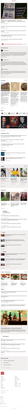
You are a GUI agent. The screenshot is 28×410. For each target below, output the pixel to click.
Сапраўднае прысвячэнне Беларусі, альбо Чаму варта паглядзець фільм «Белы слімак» (15, 235)
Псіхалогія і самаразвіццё (18, 383)
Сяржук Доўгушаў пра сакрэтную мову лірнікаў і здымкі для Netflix (11, 39)
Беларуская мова (5, 133)
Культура (4, 74)
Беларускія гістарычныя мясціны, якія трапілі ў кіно (13, 244)
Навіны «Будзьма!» (4, 326)
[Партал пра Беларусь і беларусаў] (14, 1)
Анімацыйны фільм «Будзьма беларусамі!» (11, 328)
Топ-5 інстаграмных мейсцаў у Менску (23, 204)
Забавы (6, 293)
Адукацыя (16, 382)
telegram (3, 398)
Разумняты (16, 377)
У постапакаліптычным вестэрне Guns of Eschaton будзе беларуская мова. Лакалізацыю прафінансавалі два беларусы (12, 301)
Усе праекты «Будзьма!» (7, 364)
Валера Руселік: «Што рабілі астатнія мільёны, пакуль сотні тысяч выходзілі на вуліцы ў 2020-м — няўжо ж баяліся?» (13, 340)
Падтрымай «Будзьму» (4, 406)
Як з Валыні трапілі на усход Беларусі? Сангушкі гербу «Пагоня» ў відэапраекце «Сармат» (13, 27)
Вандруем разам (7, 32)
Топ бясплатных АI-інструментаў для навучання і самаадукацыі (11, 223)
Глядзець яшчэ (3, 130)
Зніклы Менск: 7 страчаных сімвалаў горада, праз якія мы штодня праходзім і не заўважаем (13, 31)
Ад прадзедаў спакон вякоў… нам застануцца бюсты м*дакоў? (10, 348)
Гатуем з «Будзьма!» (17, 379)
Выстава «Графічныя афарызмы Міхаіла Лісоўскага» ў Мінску (14, 179)
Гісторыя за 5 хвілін (3, 379)
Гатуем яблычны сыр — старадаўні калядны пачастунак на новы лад (4, 284)
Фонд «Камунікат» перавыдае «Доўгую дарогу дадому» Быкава (15, 152)
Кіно (8, 237)
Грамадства (4, 32)
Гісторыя (7, 104)
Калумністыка (2, 377)
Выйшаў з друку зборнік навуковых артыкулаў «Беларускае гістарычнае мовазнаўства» (12, 140)
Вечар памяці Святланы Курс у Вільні (4, 179)
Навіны (2, 376)
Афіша (1, 383)
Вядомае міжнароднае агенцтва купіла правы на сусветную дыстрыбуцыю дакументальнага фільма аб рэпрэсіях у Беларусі (15, 240)
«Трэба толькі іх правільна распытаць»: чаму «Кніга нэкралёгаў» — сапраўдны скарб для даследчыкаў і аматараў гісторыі (13, 21)
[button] (26, 80)
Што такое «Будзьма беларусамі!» (9, 360)
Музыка (6, 40)
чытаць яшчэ (2, 76)
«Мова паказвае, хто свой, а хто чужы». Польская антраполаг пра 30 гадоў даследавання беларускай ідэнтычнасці (12, 144)
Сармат (16, 376)
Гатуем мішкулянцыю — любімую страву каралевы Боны (14, 284)
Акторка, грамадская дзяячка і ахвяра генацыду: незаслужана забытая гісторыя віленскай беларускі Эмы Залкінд (13, 35)
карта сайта (2, 393)
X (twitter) (3, 400)
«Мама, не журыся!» (5, 57)
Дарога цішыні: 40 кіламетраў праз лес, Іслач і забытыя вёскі (5, 204)
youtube (3, 401)
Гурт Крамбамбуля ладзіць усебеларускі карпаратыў (13, 264)
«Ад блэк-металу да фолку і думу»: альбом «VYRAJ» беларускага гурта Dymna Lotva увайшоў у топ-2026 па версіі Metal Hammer (15, 259)
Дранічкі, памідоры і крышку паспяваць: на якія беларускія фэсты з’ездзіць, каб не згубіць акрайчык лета (14, 296)
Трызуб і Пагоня (3, 388)
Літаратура (7, 141)
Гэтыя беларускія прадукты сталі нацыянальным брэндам (10, 215)
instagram (3, 397)
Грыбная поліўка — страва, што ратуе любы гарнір (23, 284)
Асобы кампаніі (6, 362)
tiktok (2, 399)
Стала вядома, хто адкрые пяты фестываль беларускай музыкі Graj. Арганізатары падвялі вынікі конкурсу (15, 254)
